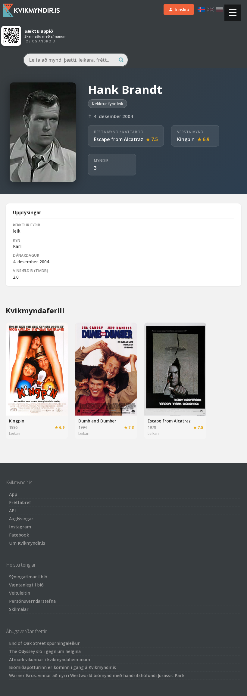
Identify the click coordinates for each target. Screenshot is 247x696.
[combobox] (75, 60)
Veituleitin (19, 593)
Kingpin (186, 139)
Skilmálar (19, 609)
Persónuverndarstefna (32, 601)
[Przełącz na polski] (219, 9)
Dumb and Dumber (97, 421)
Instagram (20, 527)
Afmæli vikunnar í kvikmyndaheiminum (49, 659)
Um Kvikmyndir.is (27, 543)
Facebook (19, 535)
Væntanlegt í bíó (26, 585)
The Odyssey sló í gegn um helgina (45, 651)
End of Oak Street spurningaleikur (44, 643)
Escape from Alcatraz (118, 139)
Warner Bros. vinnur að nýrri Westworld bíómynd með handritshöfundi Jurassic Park (96, 675)
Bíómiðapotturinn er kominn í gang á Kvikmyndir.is (62, 667)
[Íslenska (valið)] (201, 9)
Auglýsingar (21, 518)
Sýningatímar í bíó (28, 577)
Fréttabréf (20, 502)
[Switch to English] (210, 9)
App (13, 494)
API (12, 510)
